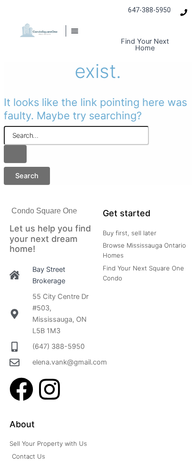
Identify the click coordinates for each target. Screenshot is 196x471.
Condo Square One (44, 211)
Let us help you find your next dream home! (50, 238)
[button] (74, 31)
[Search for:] (76, 144)
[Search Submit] (15, 154)
